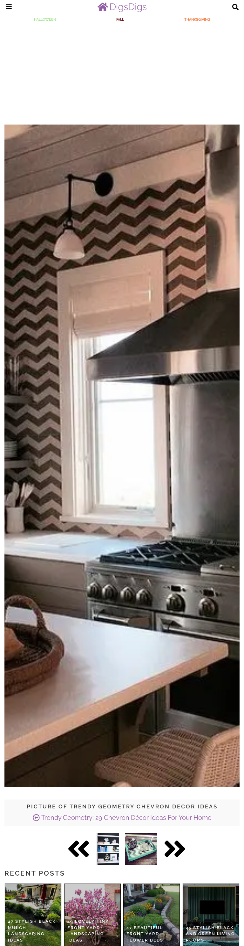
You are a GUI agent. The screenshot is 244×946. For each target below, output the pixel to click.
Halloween (45, 19)
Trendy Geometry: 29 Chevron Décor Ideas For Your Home (126, 817)
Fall (120, 19)
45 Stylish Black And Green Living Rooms (210, 933)
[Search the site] (235, 7)
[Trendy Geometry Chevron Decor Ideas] (107, 849)
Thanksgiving (197, 19)
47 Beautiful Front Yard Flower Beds (144, 933)
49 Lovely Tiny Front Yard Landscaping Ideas (88, 930)
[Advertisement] (122, 72)
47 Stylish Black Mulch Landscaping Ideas (32, 930)
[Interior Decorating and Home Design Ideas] (122, 10)
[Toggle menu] (9, 7)
